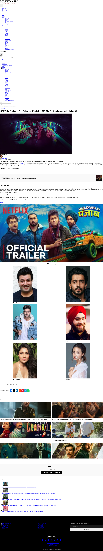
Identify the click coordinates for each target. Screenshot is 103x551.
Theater (6, 19)
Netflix (1, 202)
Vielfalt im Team (40, 528)
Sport (3, 15)
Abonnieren (86, 529)
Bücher (6, 20)
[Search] (1, 54)
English (6, 26)
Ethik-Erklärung (40, 524)
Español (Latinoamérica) (9, 49)
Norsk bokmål (7, 36)
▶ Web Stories (51, 536)
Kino (3, 9)
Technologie (4, 10)
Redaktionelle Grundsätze (41, 523)
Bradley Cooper (22, 163)
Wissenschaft (4, 12)
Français (6, 30)
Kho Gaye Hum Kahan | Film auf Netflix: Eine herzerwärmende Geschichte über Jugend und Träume (72, 419)
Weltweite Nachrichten (9, 21)
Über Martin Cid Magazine (6, 523)
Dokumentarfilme (5, 493)
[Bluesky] (54, 540)
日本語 (6, 34)
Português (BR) (8, 40)
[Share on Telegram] (25, 390)
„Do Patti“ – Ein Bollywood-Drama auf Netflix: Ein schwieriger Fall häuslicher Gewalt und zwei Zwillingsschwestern (23, 419)
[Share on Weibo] (22, 390)
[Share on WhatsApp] (28, 390)
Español (6, 27)
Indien (11, 384)
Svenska (6, 43)
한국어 (6, 35)
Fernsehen (4, 8)
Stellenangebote (5, 527)
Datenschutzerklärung (52, 545)
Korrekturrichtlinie (40, 526)
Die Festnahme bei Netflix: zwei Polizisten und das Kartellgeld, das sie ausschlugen (20, 487)
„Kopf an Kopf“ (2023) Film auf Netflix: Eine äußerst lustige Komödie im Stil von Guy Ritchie (19, 459)
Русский (6, 42)
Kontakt (3, 528)
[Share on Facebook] (11, 390)
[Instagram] (51, 540)
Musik (3, 11)
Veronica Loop (4, 158)
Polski (6, 38)
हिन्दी (5, 32)
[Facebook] (42, 540)
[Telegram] (61, 540)
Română (6, 41)
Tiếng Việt (7, 45)
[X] (45, 540)
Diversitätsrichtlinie (40, 525)
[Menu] (1, 5)
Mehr (3, 17)
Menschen (7, 18)
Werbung (3, 526)
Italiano (6, 33)
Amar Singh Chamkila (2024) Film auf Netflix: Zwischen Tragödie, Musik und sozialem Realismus (20, 439)
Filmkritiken (2, 108)
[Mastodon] (57, 540)
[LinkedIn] (48, 540)
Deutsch (3, 25)
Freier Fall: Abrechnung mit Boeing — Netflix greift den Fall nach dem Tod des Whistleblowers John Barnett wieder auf (32, 493)
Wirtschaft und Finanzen (7, 14)
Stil (5, 22)
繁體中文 (7, 48)
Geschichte (7, 23)
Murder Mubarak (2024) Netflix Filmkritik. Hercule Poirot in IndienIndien (18, 178)
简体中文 (7, 46)
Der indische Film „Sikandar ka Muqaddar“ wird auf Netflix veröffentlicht (67, 459)
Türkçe (6, 44)
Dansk (6, 31)
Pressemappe (4, 524)
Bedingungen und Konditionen (53, 543)
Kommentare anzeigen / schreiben (51, 472)
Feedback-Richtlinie (40, 527)
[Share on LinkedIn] (17, 390)
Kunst (3, 16)
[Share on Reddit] (20, 390)
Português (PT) (7, 39)
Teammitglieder (5, 525)
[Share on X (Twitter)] (14, 390)
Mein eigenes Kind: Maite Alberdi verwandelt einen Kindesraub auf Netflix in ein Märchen (26, 511)
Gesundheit (7, 24)
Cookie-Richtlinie (52, 544)
